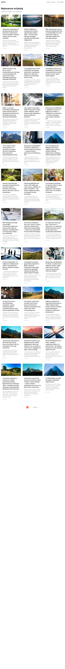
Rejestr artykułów (51, 2)
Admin (3, 2)
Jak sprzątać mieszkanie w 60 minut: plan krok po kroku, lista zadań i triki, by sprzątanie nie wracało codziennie (11, 344)
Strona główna (60, 2)
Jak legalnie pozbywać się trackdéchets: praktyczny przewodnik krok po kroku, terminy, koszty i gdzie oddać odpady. (54, 72)
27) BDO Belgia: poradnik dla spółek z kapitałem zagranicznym (53, 380)
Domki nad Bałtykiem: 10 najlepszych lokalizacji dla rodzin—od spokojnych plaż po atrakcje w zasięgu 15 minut (11, 265)
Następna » (35, 407)
